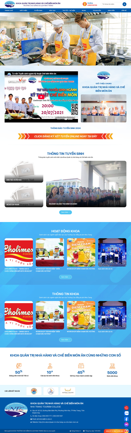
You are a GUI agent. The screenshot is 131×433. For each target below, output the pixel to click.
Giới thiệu (23, 10)
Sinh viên (111, 10)
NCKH (84, 10)
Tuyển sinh (38, 10)
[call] (126, 408)
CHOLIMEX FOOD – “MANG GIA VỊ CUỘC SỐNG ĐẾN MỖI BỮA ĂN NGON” (18, 270)
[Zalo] (126, 413)
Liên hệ (123, 10)
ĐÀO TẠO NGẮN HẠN (14, 180)
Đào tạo (52, 10)
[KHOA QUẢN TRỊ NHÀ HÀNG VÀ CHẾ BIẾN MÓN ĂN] (10, 4)
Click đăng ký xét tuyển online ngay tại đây (65, 136)
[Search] (124, 4)
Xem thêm (65, 212)
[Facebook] (126, 419)
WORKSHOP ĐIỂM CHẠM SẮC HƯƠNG (81, 269)
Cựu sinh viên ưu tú (105, 269)
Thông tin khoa (65, 294)
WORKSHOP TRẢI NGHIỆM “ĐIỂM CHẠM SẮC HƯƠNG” (48, 270)
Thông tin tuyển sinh (65, 154)
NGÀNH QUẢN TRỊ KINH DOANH (63, 204)
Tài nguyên (97, 10)
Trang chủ (9, 10)
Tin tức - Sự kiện (68, 10)
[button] (126, 39)
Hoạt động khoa (65, 231)
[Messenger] (126, 424)
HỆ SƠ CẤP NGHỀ (13, 205)
